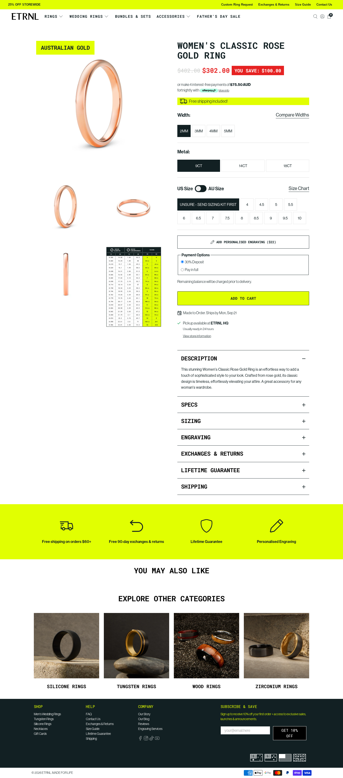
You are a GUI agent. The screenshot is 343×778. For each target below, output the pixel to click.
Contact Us (324, 4)
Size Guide (303, 4)
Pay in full (191, 269)
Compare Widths (292, 115)
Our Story (144, 714)
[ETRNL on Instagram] (146, 739)
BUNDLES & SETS (133, 16)
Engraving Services (150, 729)
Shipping (91, 738)
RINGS (51, 16)
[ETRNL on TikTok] (151, 739)
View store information (197, 336)
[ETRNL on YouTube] (157, 739)
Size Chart (299, 188)
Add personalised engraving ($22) (246, 242)
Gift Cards (40, 734)
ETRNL (46, 773)
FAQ (89, 714)
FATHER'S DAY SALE (219, 16)
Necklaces (41, 729)
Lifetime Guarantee (98, 734)
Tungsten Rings (44, 719)
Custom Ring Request (237, 4)
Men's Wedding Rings (47, 714)
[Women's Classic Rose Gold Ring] (100, 104)
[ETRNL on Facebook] (140, 739)
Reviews (143, 724)
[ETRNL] (25, 16)
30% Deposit (194, 262)
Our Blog (143, 719)
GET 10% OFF (289, 733)
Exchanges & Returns (273, 4)
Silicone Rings (42, 724)
